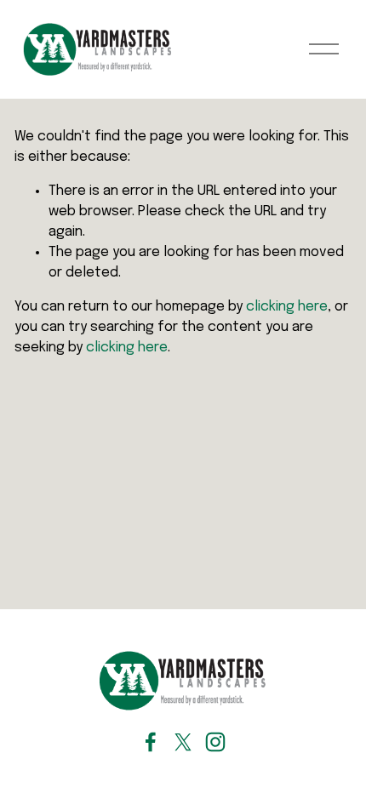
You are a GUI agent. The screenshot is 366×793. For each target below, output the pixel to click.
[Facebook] (150, 742)
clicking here (287, 307)
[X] (183, 742)
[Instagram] (215, 742)
